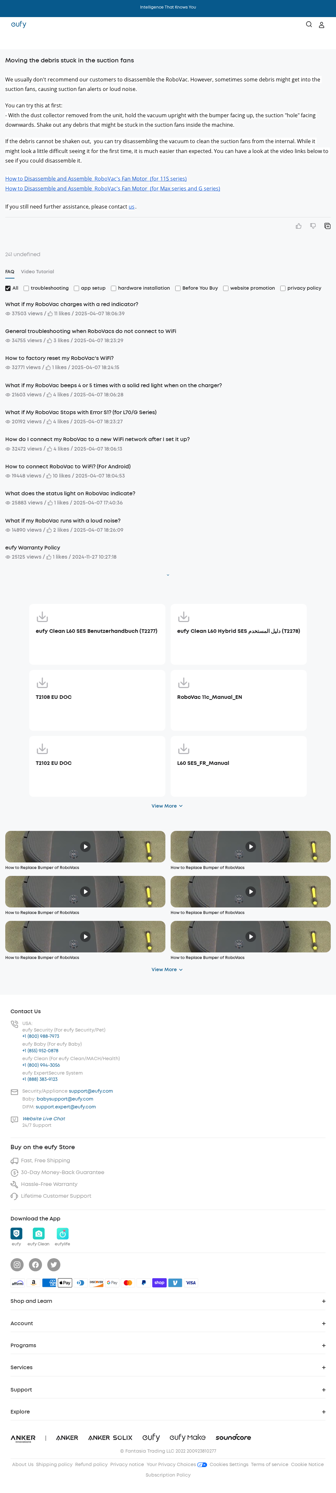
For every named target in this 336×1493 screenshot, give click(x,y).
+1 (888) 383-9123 (39, 1079)
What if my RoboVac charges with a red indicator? (71, 304)
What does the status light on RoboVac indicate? (70, 493)
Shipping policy (54, 1464)
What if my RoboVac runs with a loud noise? (62, 520)
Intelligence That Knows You (168, 7)
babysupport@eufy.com (65, 1099)
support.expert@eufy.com (66, 1107)
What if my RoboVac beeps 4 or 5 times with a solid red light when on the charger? (113, 385)
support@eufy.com (91, 1091)
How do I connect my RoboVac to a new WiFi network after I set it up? (97, 439)
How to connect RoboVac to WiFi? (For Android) (68, 466)
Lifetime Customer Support (56, 1195)
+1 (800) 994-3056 (41, 1065)
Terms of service (269, 1464)
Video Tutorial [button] (37, 272)
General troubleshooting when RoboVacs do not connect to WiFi (90, 331)
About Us (22, 1464)
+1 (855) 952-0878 (40, 1051)
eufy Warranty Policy (32, 547)
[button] (12, 41)
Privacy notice (127, 1464)
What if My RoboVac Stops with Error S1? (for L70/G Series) (81, 412)
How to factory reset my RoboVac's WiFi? (59, 358)
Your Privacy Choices (172, 1464)
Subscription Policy (168, 1475)
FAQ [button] (9, 272)
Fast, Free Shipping (45, 1160)
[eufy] (18, 25)
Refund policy (91, 1464)
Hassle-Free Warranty (49, 1184)
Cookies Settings (229, 1464)
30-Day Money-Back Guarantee (62, 1172)
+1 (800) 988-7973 (40, 1036)
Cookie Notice (307, 1464)
